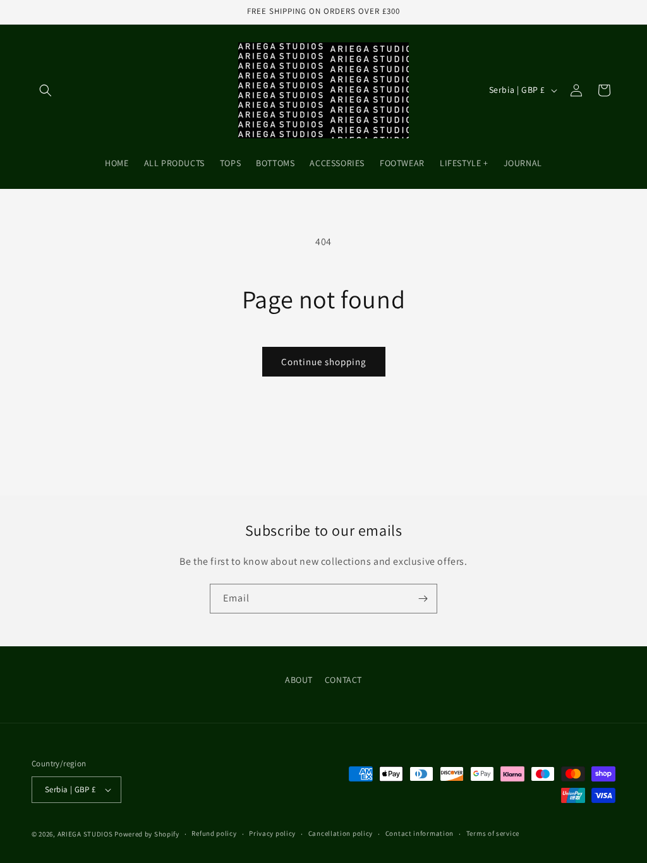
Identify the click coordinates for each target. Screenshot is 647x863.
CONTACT (343, 679)
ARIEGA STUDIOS (85, 834)
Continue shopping (323, 362)
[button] (45, 90)
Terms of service (492, 833)
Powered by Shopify (146, 834)
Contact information (419, 833)
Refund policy (213, 833)
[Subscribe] (423, 598)
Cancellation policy (340, 833)
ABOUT (299, 679)
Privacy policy (272, 833)
